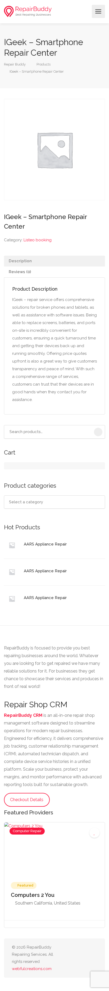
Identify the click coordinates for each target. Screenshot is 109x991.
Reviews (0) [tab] (20, 271)
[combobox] (54, 502)
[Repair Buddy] (28, 11)
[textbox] (54, 502)
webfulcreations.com (32, 968)
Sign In (86, 11)
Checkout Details (26, 799)
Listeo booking (38, 240)
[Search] (98, 432)
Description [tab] (20, 261)
